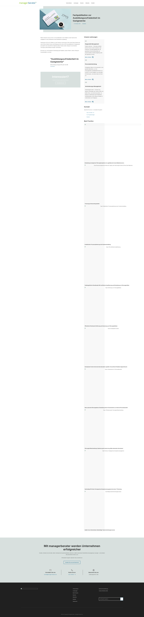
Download (52, 66)
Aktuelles (84, 23)
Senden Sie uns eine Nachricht (72, 562)
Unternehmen (75, 588)
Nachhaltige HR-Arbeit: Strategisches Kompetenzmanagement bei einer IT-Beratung (103, 489)
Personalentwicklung (91, 64)
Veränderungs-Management (93, 86)
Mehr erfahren (88, 57)
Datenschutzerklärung (103, 588)
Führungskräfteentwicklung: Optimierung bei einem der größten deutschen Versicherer (104, 448)
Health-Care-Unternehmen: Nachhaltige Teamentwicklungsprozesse (100, 530)
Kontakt (74, 599)
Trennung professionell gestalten (92, 203)
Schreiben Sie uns (60, 82)
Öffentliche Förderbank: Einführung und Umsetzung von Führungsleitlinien (101, 326)
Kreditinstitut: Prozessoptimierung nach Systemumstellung (98, 244)
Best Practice (75, 592)
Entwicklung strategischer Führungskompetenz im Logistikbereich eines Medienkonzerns (104, 163)
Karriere (74, 595)
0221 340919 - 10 (72, 574)
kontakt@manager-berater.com (50, 574)
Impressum (75, 601)
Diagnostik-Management (92, 44)
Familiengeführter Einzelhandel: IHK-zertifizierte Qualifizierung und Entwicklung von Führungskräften (107, 285)
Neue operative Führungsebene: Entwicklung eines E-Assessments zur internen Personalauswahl (106, 407)
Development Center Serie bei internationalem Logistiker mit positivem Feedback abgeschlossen (106, 366)
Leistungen (75, 590)
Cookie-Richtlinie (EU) (103, 590)
